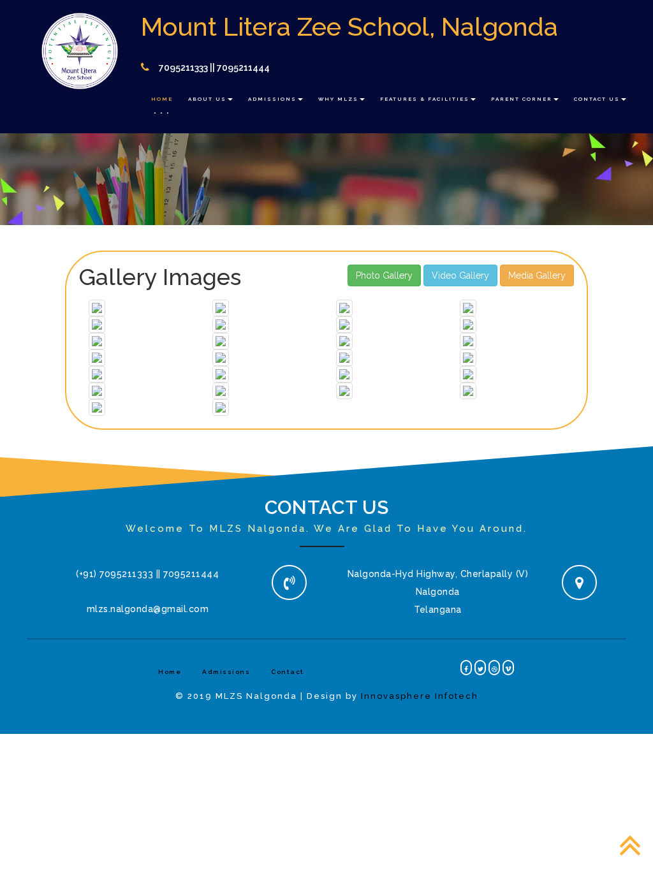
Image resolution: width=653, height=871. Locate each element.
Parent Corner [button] (521, 99)
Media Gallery (537, 275)
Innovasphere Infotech (419, 696)
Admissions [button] (272, 99)
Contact (287, 671)
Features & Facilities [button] (424, 99)
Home (162, 99)
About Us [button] (207, 99)
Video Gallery (460, 275)
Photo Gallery (384, 275)
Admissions (226, 671)
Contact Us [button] (597, 99)
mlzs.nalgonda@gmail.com (148, 609)
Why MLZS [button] (338, 99)
